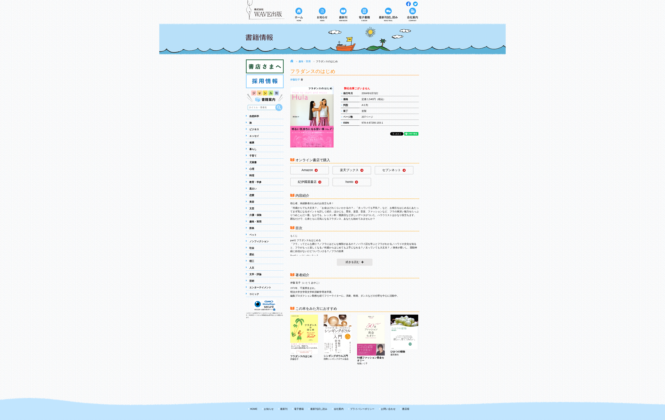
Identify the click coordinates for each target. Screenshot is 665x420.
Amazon (307, 170)
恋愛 (251, 195)
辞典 (251, 228)
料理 (251, 175)
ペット (253, 234)
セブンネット (391, 170)
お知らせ (269, 409)
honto (349, 182)
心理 (251, 168)
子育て (253, 155)
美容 (251, 201)
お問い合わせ (388, 409)
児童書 (253, 162)
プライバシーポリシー (362, 409)
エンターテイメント (260, 287)
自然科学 (254, 116)
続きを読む (353, 262)
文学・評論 (255, 274)
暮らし (253, 149)
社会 (251, 247)
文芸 (251, 208)
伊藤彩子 (295, 79)
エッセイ (254, 136)
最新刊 (283, 409)
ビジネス (254, 129)
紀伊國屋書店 (307, 182)
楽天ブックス (349, 170)
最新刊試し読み (318, 409)
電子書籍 (299, 409)
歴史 (251, 254)
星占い (253, 188)
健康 (251, 142)
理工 (251, 261)
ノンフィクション (259, 241)
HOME (253, 409)
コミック (254, 294)
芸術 (251, 280)
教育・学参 (255, 182)
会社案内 (339, 409)
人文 (251, 267)
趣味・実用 (255, 221)
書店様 (405, 409)
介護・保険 (255, 215)
